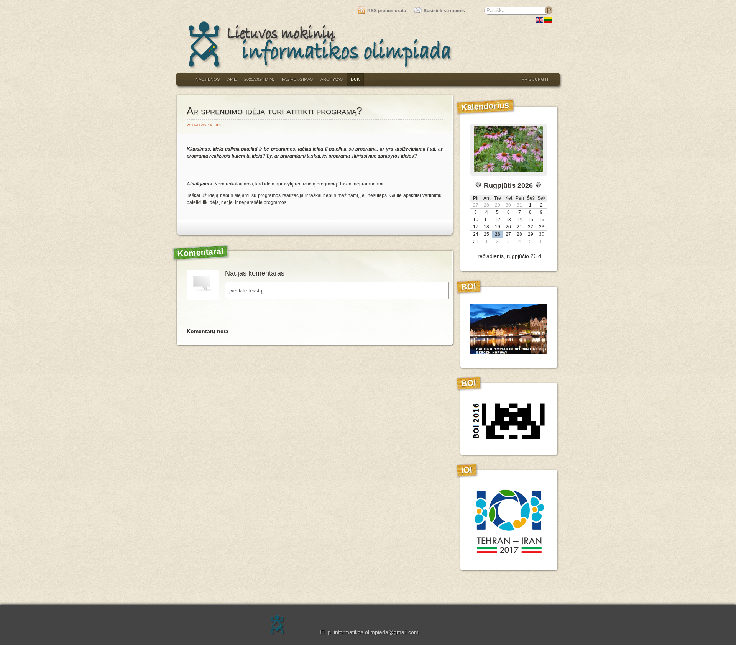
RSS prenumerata (386, 10)
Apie (232, 79)
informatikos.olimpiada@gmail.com (376, 632)
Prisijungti (535, 79)
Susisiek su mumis (444, 10)
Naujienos (208, 79)
